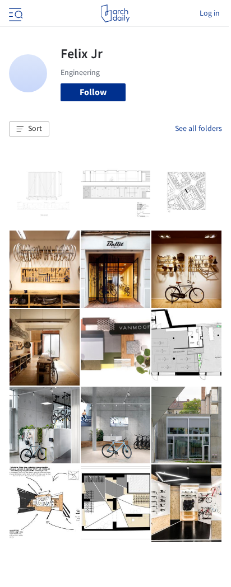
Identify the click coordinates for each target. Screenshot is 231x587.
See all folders (198, 128)
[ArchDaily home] (115, 13)
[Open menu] (14, 13)
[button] (29, 129)
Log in (210, 13)
